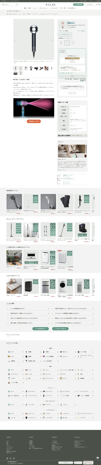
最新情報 (30, 444)
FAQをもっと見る (72, 93)
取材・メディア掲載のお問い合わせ (35, 448)
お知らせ (8, 449)
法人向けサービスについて (79, 441)
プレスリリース (32, 445)
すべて (20, 14)
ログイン (91, 4)
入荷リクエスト (78, 462)
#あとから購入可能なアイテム (68, 178)
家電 (24, 14)
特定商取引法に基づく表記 (57, 446)
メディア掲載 (31, 446)
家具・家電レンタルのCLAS (11, 14)
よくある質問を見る (39, 328)
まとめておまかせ (78, 444)
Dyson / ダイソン (66, 176)
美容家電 (28, 14)
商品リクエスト (9, 452)
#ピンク (68, 181)
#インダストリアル (66, 183)
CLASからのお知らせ (83, 1)
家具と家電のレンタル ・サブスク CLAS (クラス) (10, 1)
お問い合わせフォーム (56, 449)
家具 (7, 444)
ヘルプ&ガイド (91, 1)
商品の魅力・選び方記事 (11, 451)
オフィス (8, 445)
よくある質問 (97, 1)
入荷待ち (72, 76)
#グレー (64, 181)
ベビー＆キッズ (9, 448)
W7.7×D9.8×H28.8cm (65, 34)
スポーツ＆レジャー (10, 446)
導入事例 (76, 445)
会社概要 (30, 441)
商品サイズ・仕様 (63, 102)
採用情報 (30, 442)
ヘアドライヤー (35, 14)
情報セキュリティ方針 (56, 448)
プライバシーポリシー (56, 444)
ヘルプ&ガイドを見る (59, 328)
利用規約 (53, 445)
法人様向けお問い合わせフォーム (81, 446)
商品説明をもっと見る (34, 121)
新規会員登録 (79, 4)
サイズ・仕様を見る (81, 30)
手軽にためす (77, 442)
